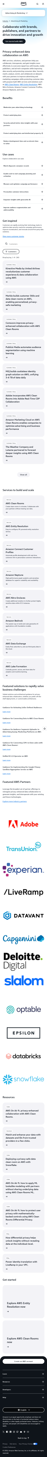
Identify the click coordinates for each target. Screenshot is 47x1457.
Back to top (22, 1438)
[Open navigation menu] (3, 4)
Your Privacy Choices (26, 1444)
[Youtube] (21, 1432)
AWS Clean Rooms (12, 84)
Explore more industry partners (15, 801)
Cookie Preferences (9, 1447)
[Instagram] (14, 1432)
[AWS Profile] (43, 4)
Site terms (13, 1444)
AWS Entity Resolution (28, 84)
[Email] (28, 1432)
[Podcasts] (24, 1432)
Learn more (6, 712)
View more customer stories (13, 236)
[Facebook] (7, 1432)
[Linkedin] (10, 1432)
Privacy (5, 1444)
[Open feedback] (45, 729)
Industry (5, 21)
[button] (16, 13)
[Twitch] (17, 1432)
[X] (3, 1432)
